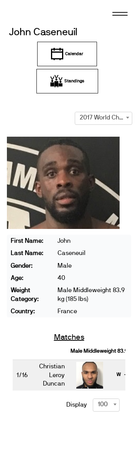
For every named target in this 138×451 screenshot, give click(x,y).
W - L (124, 374)
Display (76, 405)
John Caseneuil (43, 32)
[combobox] (103, 117)
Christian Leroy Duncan (52, 375)
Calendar (74, 54)
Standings (74, 81)
